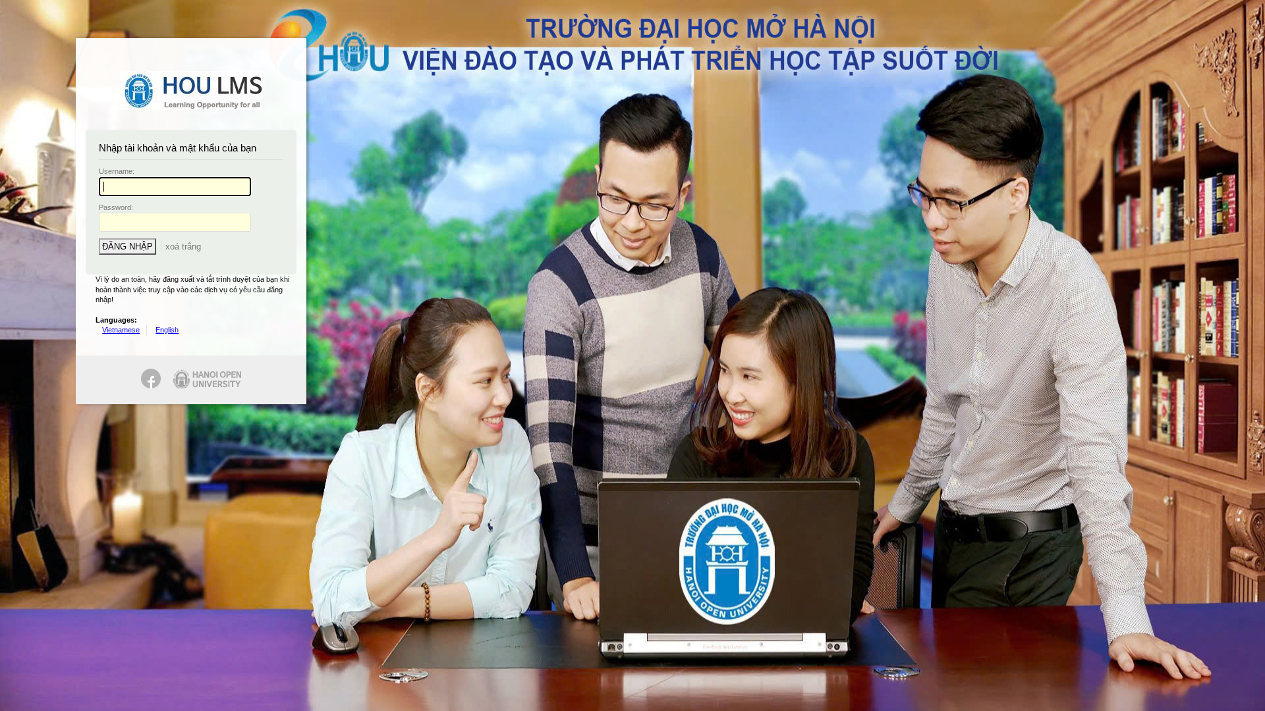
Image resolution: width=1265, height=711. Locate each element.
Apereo (191, 90)
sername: (116, 171)
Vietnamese (121, 330)
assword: (116, 207)
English (167, 330)
